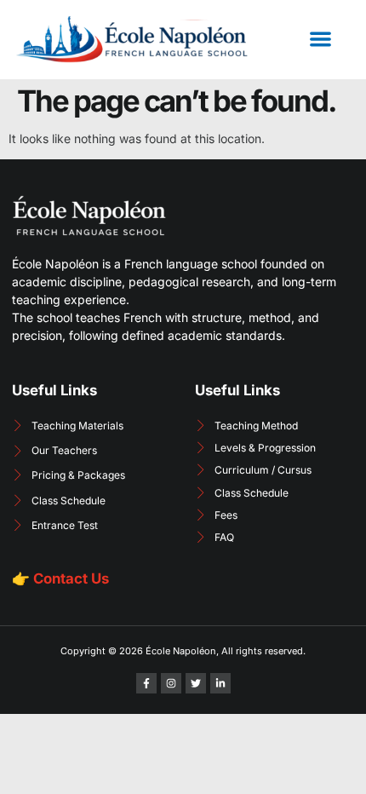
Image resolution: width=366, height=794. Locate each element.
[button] (320, 39)
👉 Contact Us (60, 578)
